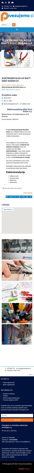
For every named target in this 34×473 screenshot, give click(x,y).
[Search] (14, 24)
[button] (17, 29)
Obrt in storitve (6, 85)
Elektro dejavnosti (17, 85)
